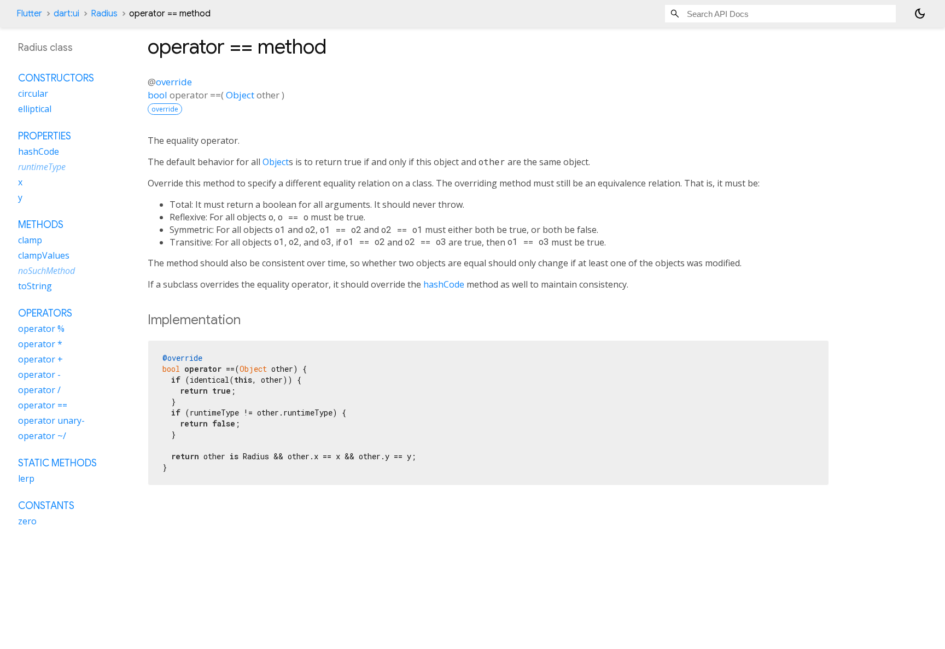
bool (157, 95)
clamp (30, 240)
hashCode (443, 284)
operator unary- (51, 420)
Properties (44, 136)
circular (33, 93)
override (174, 81)
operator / (39, 390)
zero (27, 521)
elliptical (34, 109)
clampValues (43, 255)
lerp (26, 478)
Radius (104, 13)
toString (35, 286)
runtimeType (42, 167)
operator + (40, 359)
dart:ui (66, 13)
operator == (42, 405)
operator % (41, 329)
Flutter (29, 13)
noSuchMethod (46, 271)
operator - (39, 375)
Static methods (57, 463)
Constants (46, 506)
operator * (40, 344)
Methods (40, 225)
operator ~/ (42, 436)
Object (240, 95)
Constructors (56, 78)
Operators (45, 313)
